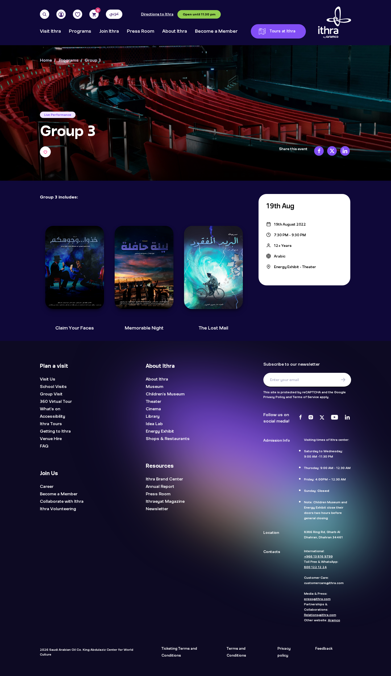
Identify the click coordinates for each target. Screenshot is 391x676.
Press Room (140, 31)
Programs (80, 31)
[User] (61, 14)
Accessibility (52, 416)
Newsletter (157, 509)
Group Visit (51, 394)
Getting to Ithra (55, 431)
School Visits (53, 386)
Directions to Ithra (157, 14)
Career (46, 486)
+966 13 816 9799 (318, 556)
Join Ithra (109, 31)
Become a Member (216, 31)
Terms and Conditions (236, 652)
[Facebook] (300, 418)
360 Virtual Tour (56, 401)
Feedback (323, 648)
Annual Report (160, 486)
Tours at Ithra (282, 31)
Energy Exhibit (160, 431)
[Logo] (334, 23)
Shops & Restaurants (168, 438)
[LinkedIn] (347, 418)
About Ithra (174, 31)
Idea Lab (154, 424)
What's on (50, 409)
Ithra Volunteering (58, 509)
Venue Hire (51, 438)
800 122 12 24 (315, 567)
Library (153, 416)
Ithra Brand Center (164, 479)
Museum (154, 386)
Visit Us (47, 379)
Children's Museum (165, 394)
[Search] (44, 14)
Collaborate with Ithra (62, 501)
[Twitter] (322, 418)
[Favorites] (77, 14)
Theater (153, 401)
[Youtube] (334, 418)
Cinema (153, 409)
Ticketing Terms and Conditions (179, 652)
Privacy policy (283, 652)
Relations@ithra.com (320, 615)
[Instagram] (310, 418)
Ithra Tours (51, 424)
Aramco (334, 620)
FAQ (44, 446)
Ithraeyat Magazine (165, 501)
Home (46, 60)
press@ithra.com (317, 599)
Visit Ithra (50, 31)
